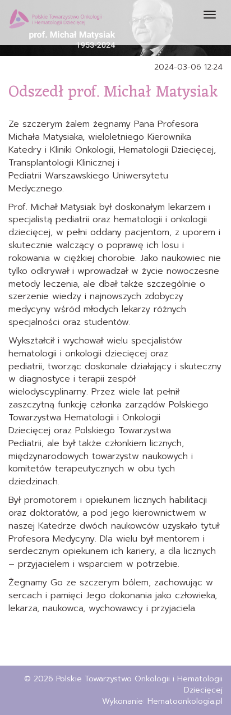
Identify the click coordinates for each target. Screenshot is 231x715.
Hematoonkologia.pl (185, 701)
